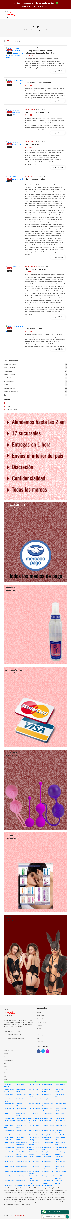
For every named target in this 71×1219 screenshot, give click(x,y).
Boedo (39, 1028)
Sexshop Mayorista (60, 1103)
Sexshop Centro (47, 1157)
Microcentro (40, 1019)
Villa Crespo (40, 1035)
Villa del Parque (41, 1022)
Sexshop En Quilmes (48, 1125)
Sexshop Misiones (47, 1099)
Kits (35, 395)
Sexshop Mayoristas (35, 1103)
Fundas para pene (35, 381)
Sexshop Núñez (33, 1089)
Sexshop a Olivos (9, 1181)
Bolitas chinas (35, 371)
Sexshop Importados (22, 1118)
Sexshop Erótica (21, 1120)
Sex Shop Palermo (47, 1185)
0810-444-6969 (15, 1035)
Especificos (41, 30)
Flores (38, 1032)
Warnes (39, 1038)
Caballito (39, 1025)
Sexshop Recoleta (9, 1120)
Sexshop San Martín (35, 1157)
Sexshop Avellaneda (10, 1171)
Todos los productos (29, 30)
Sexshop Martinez (34, 1108)
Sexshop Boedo (46, 1161)
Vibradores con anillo (35, 364)
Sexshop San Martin (48, 1142)
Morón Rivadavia (8, 1060)
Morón (5, 1057)
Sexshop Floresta (47, 1118)
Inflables (50, 30)
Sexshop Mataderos (10, 1108)
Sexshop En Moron (34, 1130)
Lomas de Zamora (9, 1050)
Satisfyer (9, 403)
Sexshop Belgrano (9, 1166)
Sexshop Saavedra (34, 1125)
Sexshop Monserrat (22, 1099)
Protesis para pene (35, 388)
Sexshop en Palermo (61, 1125)
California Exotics (12, 409)
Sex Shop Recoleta (35, 1185)
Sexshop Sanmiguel (48, 1176)
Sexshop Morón (8, 1094)
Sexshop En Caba (47, 1135)
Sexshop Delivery (9, 1157)
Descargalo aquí (10, 838)
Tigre (5, 1079)
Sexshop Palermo (34, 1084)
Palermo (39, 1012)
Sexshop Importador (35, 1118)
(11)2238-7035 (15, 1031)
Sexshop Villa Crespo (10, 1185)
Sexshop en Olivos (9, 1130)
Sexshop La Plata (9, 1118)
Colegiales (40, 1041)
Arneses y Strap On (35, 374)
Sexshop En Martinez (48, 1130)
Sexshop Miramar (9, 1103)
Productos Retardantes (35, 391)
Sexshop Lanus (33, 1113)
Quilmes (6, 1053)
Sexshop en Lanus (21, 1135)
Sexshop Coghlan (21, 1157)
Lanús (5, 1063)
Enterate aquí (10, 508)
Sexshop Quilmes (60, 1099)
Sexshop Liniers (8, 1113)
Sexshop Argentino (47, 1171)
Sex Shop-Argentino (22, 1185)
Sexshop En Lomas (9, 1135)
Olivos (5, 1066)
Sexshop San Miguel (22, 1171)
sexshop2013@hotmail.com (16, 1038)
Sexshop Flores (59, 1118)
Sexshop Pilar (20, 1084)
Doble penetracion (35, 378)
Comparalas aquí (11, 755)
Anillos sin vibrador (35, 368)
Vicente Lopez (8, 1073)
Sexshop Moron (21, 1094)
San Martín (7, 1070)
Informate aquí (10, 590)
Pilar (5, 1076)
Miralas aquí (9, 920)
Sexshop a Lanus (21, 1181)
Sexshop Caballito (9, 1161)
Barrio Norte (40, 1015)
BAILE (8, 406)
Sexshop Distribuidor (61, 1135)
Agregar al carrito (58, 71)
